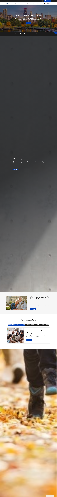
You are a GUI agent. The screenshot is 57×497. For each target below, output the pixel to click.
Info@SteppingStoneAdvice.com (30, 0)
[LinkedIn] (42, 1)
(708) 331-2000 (23, 0)
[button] (26, 3)
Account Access (48, 0)
